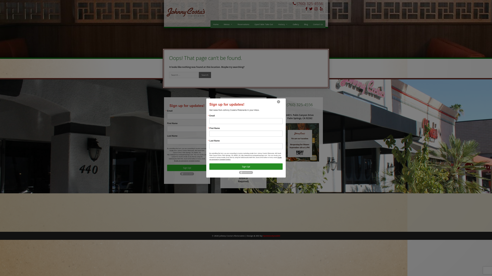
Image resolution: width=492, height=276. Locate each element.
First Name (214, 128)
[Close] (278, 101)
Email (212, 116)
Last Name (214, 141)
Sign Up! (246, 166)
